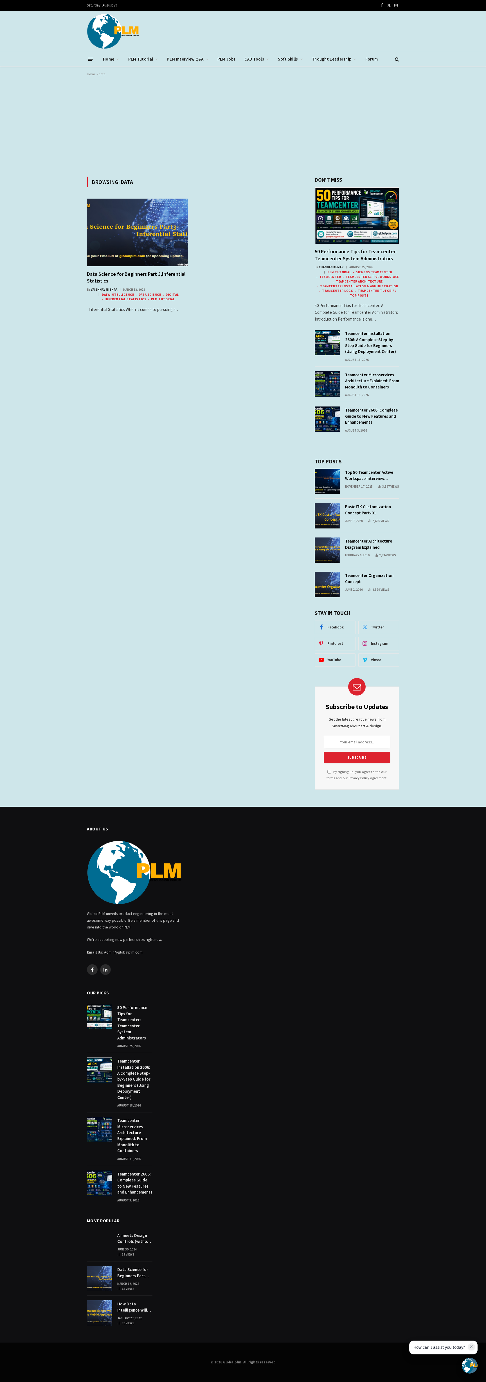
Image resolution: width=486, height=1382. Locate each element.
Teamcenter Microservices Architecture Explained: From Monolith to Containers (372, 381)
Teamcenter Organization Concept (369, 578)
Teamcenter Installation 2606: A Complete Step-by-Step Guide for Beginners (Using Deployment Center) (370, 342)
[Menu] (90, 59)
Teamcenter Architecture (359, 281)
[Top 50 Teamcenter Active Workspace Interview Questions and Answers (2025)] (327, 481)
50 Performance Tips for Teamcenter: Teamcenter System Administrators (356, 254)
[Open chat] (470, 1366)
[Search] (396, 59)
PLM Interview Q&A (185, 59)
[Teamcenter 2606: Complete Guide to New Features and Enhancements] (327, 419)
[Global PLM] (113, 31)
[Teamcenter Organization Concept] (327, 584)
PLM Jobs (226, 59)
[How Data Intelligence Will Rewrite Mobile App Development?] (99, 1313)
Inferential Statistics (125, 299)
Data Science (150, 295)
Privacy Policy (359, 778)
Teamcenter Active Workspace (372, 277)
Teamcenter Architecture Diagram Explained (368, 544)
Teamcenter (330, 277)
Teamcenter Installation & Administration (359, 286)
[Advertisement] (243, 125)
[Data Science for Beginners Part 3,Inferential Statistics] (137, 232)
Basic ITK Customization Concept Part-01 (368, 509)
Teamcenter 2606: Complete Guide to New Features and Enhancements (371, 416)
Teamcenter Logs (337, 291)
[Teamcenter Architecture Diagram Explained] (327, 550)
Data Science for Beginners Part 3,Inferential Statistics (136, 277)
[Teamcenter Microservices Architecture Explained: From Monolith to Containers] (327, 384)
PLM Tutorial (140, 59)
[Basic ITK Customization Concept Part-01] (327, 515)
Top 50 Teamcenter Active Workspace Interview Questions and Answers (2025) (369, 475)
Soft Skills (288, 59)
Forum (371, 59)
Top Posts (359, 295)
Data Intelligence (118, 295)
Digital (172, 295)
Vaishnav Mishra (104, 290)
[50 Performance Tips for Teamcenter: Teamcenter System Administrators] (357, 215)
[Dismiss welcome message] (471, 1346)
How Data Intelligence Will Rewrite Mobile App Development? (134, 1307)
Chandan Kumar (331, 267)
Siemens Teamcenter (374, 272)
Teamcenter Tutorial (377, 291)
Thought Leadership (331, 59)
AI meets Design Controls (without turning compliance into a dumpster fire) (134, 1239)
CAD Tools (254, 59)
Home (108, 59)
